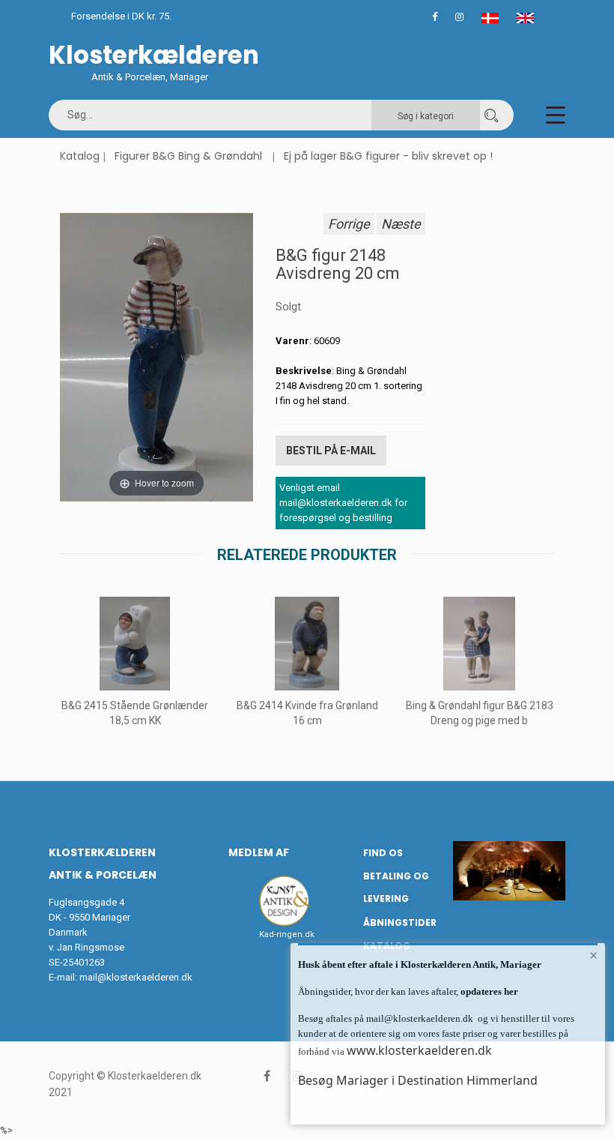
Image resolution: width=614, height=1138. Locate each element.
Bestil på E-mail (331, 451)
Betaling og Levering (396, 888)
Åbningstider (400, 922)
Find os (383, 852)
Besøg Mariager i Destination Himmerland (418, 1080)
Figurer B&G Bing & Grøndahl (188, 155)
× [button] (593, 955)
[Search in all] (491, 115)
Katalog (80, 155)
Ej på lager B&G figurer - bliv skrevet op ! (388, 155)
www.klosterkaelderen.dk (419, 1050)
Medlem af (258, 852)
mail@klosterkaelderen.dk (135, 977)
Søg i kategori (426, 116)
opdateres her (488, 991)
